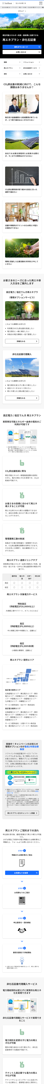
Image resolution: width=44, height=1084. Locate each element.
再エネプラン (8, 68)
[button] (41, 3)
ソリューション (28, 62)
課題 (5, 62)
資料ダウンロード (21, 47)
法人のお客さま (21, 3)
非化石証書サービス (30, 68)
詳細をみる (21, 341)
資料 (5, 74)
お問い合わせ (21, 52)
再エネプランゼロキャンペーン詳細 (21, 813)
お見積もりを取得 (21, 873)
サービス (14, 7)
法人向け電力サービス (34, 7)
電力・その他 (22, 7)
